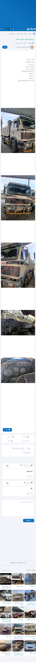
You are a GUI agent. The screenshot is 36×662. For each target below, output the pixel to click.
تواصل (6, 430)
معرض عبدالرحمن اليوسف (23, 47)
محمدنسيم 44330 (26, 465)
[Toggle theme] (13, 29)
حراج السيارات (12, 33)
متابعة (5, 47)
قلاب (30, 33)
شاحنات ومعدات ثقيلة (22, 33)
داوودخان (28, 482)
